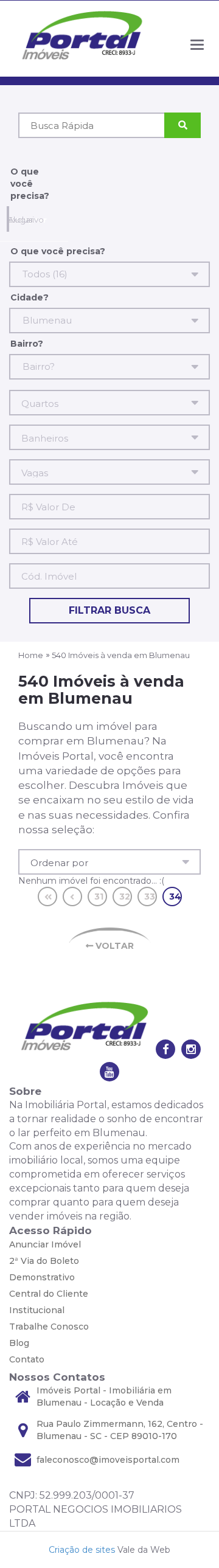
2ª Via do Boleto (44, 1260)
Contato (26, 1359)
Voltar (113, 945)
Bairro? (26, 343)
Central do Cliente (48, 1293)
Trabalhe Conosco (49, 1326)
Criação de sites (82, 1549)
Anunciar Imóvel (45, 1244)
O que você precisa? (29, 183)
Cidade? (29, 297)
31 (98, 896)
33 (149, 896)
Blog (19, 1342)
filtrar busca (109, 610)
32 (124, 896)
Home (30, 655)
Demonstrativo (42, 1277)
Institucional (36, 1310)
